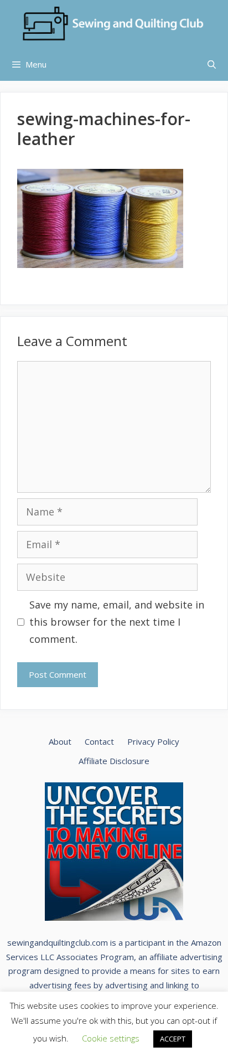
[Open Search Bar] (211, 64)
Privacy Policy (153, 741)
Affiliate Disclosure (114, 760)
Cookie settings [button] (110, 1038)
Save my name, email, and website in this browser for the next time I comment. (116, 621)
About (60, 741)
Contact (99, 741)
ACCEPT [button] (172, 1039)
